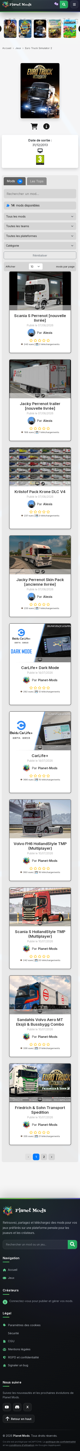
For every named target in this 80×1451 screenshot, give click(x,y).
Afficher (10, 266)
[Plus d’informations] (46, 126)
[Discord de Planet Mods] (17, 1407)
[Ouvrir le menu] (74, 4)
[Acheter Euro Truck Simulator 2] (34, 126)
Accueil (6, 48)
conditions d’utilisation (21, 1445)
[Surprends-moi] (56, 4)
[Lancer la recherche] (72, 1244)
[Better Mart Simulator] (25, 29)
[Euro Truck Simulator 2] (40, 29)
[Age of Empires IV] (10, 29)
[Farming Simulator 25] (55, 29)
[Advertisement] (40, 1176)
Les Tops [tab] (36, 181)
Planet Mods (20, 4)
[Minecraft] (69, 29)
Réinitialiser (40, 255)
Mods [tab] (14, 181)
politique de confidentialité (61, 1441)
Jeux (18, 48)
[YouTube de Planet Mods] (7, 1407)
